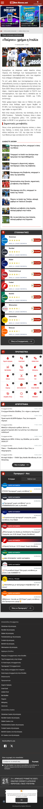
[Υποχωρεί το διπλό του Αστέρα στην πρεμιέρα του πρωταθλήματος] (5, 157)
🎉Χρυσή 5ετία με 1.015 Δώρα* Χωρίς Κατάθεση (20, 546)
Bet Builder (4, 695)
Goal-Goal (4, 688)
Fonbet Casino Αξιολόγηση (10, 728)
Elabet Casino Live (7, 721)
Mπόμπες (4, 702)
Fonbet (11, 282)
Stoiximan (12, 237)
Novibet (11, 248)
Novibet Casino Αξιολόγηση (10, 718)
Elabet (11, 260)
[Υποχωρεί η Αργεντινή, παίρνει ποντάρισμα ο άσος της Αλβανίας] (5, 166)
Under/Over (5, 692)
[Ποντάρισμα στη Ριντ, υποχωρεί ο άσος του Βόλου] (5, 148)
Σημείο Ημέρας (6, 685)
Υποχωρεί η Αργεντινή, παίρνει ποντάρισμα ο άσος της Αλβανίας (22, 165)
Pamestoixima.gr (15, 271)
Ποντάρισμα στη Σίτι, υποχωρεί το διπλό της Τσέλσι (23, 191)
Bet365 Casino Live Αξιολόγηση (11, 732)
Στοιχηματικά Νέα (6, 409)
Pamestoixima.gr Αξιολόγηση (11, 637)
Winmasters (13, 305)
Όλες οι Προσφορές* (20, 608)
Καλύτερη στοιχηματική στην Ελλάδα (13, 673)
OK (22, 800)
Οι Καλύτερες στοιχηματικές (11, 663)
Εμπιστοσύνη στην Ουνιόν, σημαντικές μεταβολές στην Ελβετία (24, 182)
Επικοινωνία (5, 677)
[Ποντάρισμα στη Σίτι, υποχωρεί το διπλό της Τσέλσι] (5, 193)
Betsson (12, 328)
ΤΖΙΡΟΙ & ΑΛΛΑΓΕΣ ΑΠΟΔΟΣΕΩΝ (10, 31)
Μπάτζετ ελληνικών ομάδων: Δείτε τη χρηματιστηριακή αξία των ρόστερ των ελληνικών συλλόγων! (19, 430)
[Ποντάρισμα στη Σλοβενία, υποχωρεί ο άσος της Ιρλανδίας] (5, 175)
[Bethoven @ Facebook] (5, 746)
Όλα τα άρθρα (20, 465)
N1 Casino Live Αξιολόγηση (10, 735)
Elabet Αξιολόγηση (7, 633)
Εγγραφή (35, 762)
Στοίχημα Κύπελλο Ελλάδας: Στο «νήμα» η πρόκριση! (20, 411)
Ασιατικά (4, 706)
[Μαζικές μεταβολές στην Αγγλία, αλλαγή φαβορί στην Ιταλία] (5, 210)
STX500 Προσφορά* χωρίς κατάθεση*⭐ (17, 491)
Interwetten (13, 316)
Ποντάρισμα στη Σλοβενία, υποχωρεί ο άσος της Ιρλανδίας (25, 173)
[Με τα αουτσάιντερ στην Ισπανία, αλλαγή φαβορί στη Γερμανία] (5, 219)
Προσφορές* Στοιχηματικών (10, 666)
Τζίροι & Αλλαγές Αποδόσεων (12, 35)
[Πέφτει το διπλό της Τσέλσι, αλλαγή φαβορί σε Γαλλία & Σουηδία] (5, 201)
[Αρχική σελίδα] (1, 31)
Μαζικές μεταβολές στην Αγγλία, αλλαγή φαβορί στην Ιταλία (23, 209)
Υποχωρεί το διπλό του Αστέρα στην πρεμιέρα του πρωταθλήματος (24, 156)
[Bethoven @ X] (11, 746)
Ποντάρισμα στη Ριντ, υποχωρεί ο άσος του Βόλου (25, 147)
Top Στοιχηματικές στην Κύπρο (11, 659)
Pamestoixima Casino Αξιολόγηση (12, 725)
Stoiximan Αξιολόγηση (8, 626)
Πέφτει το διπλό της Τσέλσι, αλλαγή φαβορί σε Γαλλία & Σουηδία (24, 200)
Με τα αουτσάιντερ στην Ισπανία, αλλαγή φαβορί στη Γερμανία (22, 218)
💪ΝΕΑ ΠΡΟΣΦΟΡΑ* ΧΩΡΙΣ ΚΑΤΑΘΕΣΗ (16, 558)
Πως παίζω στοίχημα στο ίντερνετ (12, 670)
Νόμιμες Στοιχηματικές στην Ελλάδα (13, 656)
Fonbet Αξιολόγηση (7, 640)
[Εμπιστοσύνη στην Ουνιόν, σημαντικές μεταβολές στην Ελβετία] (5, 184)
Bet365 (11, 294)
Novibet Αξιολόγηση (8, 630)
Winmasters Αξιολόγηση (9, 647)
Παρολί (3, 699)
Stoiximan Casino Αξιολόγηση (11, 714)
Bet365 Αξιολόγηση (7, 644)
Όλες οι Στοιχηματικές (20, 341)
